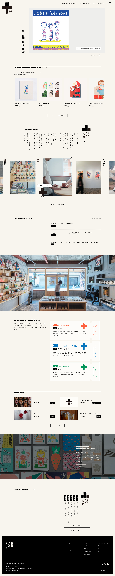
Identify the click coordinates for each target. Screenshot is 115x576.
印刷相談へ (80, 466)
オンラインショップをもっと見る (57, 115)
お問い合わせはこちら (76, 530)
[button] (108, 3)
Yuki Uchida (23, 566)
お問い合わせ (87, 554)
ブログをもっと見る (57, 425)
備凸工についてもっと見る (57, 204)
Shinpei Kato (15, 570)
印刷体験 (86, 548)
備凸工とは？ (76, 525)
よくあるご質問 (87, 551)
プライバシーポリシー (102, 545)
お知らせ (86, 543)
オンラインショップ (73, 545)
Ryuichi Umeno (16, 565)
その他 (70, 550)
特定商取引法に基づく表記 (103, 543)
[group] (81, 48)
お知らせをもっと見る (96, 218)
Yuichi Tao (14, 568)
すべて (70, 548)
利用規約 (99, 548)
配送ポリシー (100, 551)
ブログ (85, 545)
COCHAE (22, 563)
